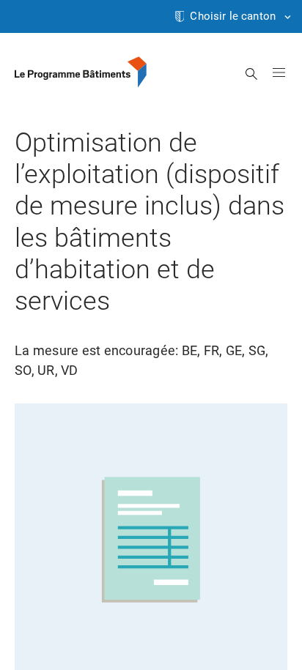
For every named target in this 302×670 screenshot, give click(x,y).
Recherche (252, 74)
